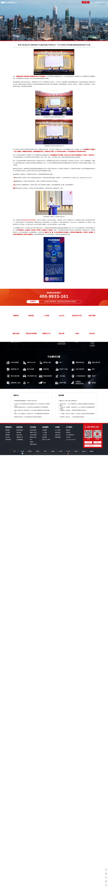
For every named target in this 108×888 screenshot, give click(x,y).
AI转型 (54, 2)
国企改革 (70, 2)
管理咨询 (30, 2)
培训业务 (46, 2)
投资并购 (78, 2)
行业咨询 (38, 2)
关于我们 (86, 2)
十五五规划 (61, 2)
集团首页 (22, 2)
